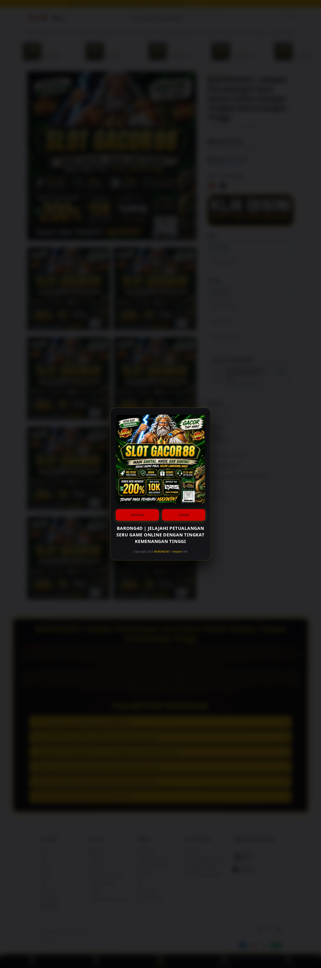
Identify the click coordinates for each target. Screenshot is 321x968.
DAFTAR (137, 515)
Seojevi (177, 551)
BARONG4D (161, 551)
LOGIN (183, 515)
